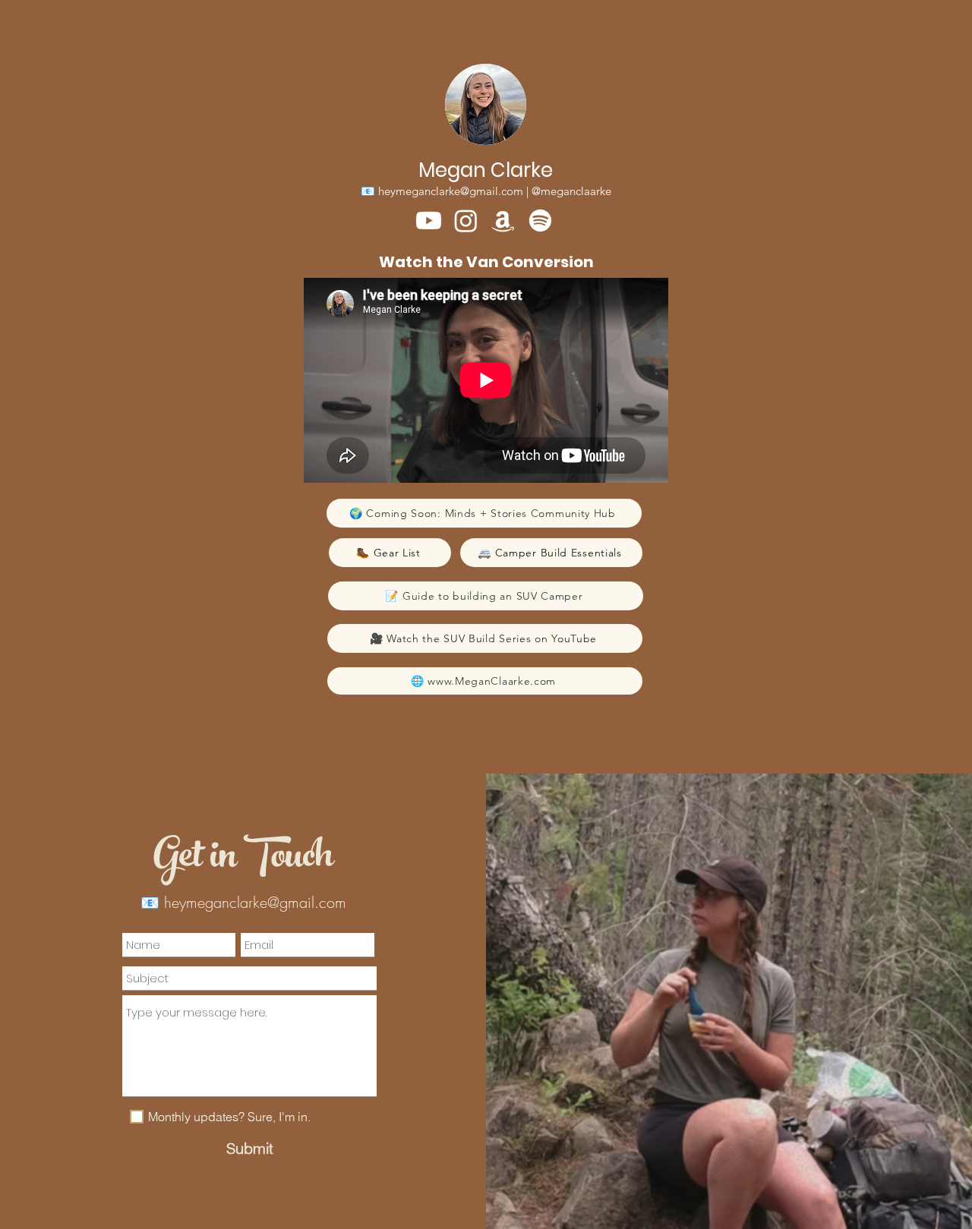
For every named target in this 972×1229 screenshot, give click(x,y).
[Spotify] (540, 220)
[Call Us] (488, 20)
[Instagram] (466, 220)
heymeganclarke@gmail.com (450, 191)
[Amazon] (503, 220)
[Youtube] (428, 220)
